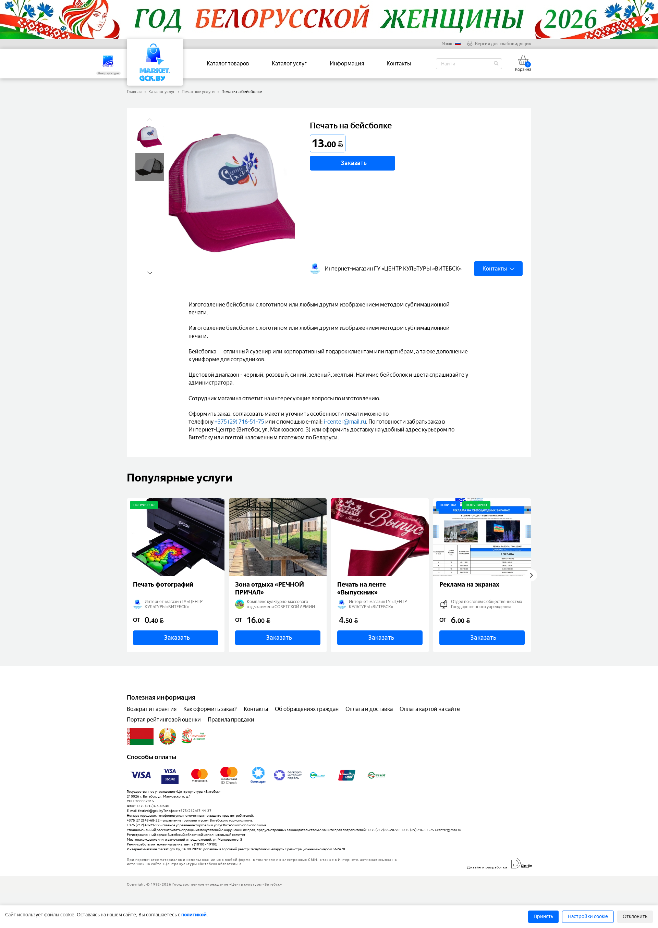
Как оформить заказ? (210, 709)
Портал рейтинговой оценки (164, 719)
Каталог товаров (228, 63)
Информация (347, 63)
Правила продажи (231, 719)
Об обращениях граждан (307, 709)
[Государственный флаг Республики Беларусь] (140, 736)
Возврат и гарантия (151, 709)
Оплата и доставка (369, 709)
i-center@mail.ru (345, 421)
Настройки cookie (588, 916)
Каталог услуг (289, 63)
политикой (194, 915)
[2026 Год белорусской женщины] (194, 736)
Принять (543, 916)
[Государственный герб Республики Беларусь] (167, 736)
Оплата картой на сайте (430, 709)
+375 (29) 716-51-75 (239, 421)
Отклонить (635, 916)
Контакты (399, 63)
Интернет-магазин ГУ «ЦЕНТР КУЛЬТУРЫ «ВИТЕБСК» (393, 268)
